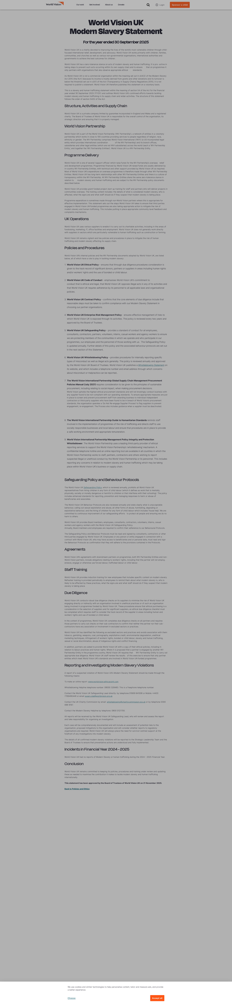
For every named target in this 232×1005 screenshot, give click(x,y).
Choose (72, 998)
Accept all (157, 998)
